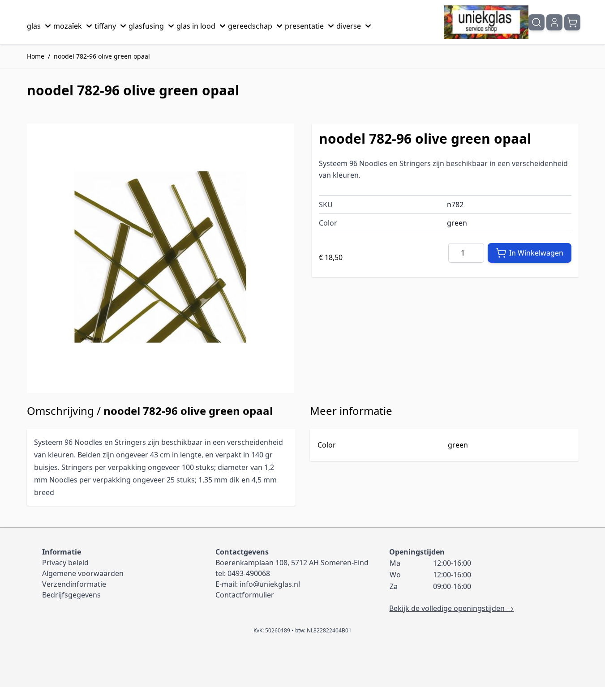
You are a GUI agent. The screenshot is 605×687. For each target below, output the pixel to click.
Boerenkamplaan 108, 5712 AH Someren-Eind (292, 563)
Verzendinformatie (74, 584)
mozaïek (67, 26)
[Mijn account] (554, 22)
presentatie (304, 26)
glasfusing (146, 26)
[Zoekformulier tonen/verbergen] (536, 22)
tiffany (105, 26)
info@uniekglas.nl (270, 584)
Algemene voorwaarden (83, 573)
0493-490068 (248, 573)
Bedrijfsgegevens (71, 595)
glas (34, 26)
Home (35, 56)
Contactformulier (244, 595)
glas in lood (195, 26)
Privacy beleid (65, 563)
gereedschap (250, 26)
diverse (348, 26)
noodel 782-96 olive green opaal (102, 56)
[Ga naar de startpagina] (486, 22)
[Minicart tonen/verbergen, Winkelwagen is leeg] (572, 22)
